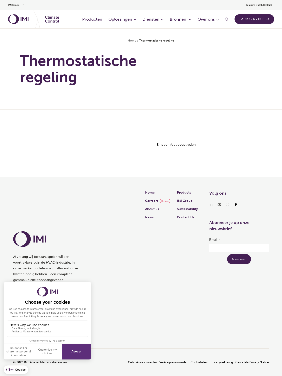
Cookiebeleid (199, 362)
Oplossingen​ (120, 19)
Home (132, 40)
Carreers (151, 201)
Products (184, 192)
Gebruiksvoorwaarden (142, 362)
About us (152, 209)
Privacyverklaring (222, 362)
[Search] (226, 19)
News (149, 217)
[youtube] (219, 204)
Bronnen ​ (178, 19)
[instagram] (227, 204)
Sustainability (187, 209)
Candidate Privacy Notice (252, 362)
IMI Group (185, 201)
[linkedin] (211, 204)
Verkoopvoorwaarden (173, 362)
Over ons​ (206, 19)
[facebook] (235, 204)
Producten (92, 19)
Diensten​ (150, 19)
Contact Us (185, 217)
